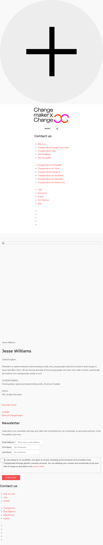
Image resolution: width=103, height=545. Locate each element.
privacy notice (38, 466)
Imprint (6, 518)
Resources (42, 193)
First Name (6, 447)
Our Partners (43, 200)
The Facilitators (44, 154)
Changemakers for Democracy (51, 182)
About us (41, 144)
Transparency (9, 508)
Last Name (6, 452)
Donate (6, 501)
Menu (48, 129)
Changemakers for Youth (49, 168)
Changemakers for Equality (50, 165)
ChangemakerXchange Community (53, 147)
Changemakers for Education (50, 179)
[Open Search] (57, 129)
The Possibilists (45, 158)
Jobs (40, 189)
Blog (40, 203)
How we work (9, 494)
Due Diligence (9, 511)
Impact (41, 196)
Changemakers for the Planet (50, 175)
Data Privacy (9, 515)
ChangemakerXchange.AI (49, 172)
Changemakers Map (47, 151)
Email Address (8, 442)
